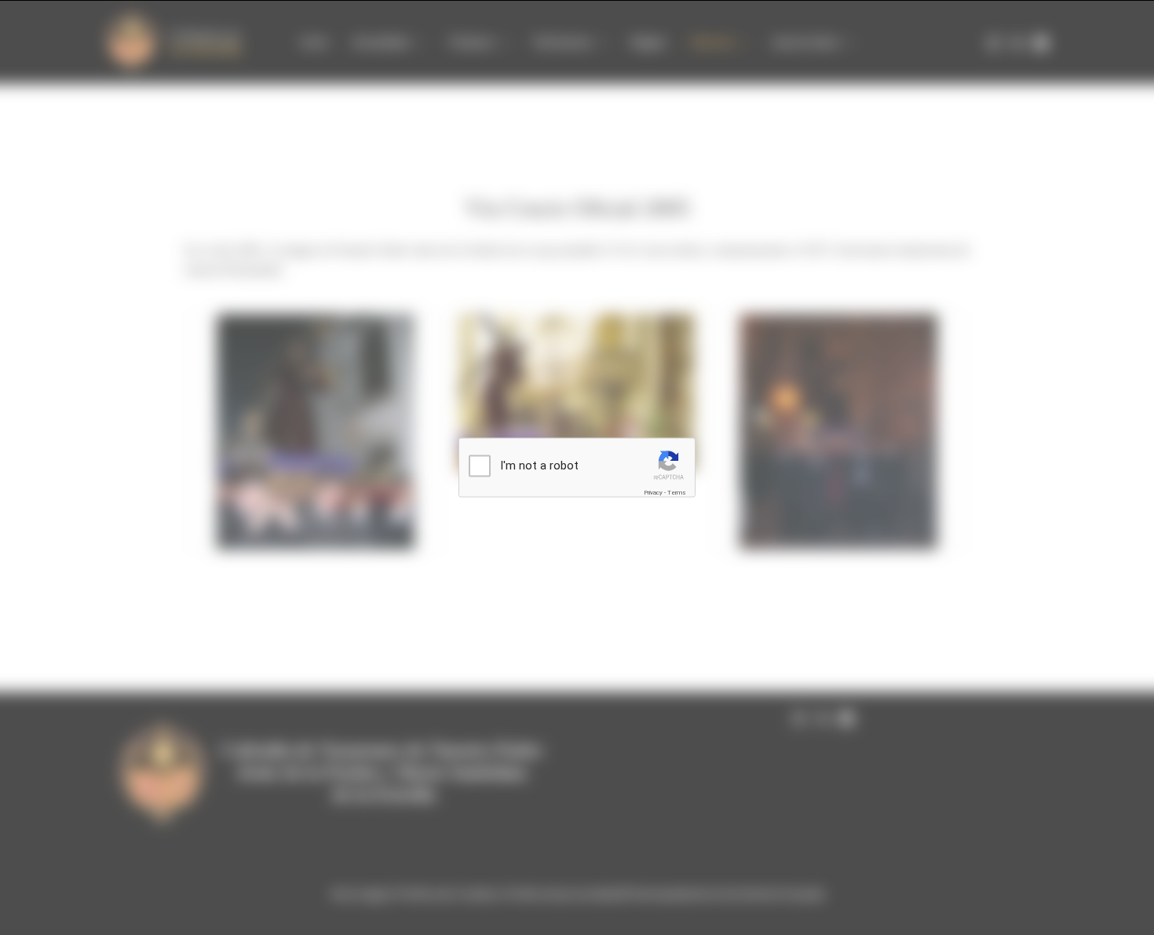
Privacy (653, 491)
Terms (676, 491)
